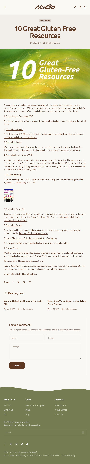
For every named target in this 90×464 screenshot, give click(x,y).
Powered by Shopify (29, 452)
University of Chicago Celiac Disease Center (25, 261)
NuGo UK (59, 414)
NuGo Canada (61, 410)
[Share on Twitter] (18, 282)
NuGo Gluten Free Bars (26, 274)
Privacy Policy (54, 330)
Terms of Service (69, 330)
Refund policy (9, 455)
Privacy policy (21, 455)
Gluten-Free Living (13, 174)
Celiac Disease (45, 21)
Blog (27, 414)
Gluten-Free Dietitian (14, 129)
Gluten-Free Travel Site (15, 209)
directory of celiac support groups (33, 233)
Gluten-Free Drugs (13, 142)
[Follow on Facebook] (5, 444)
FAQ (5, 414)
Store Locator (60, 405)
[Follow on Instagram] (16, 444)
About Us (7, 405)
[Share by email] (30, 282)
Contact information (51, 455)
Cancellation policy (68, 455)
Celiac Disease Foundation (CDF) (19, 116)
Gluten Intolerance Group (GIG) (19, 155)
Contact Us (8, 410)
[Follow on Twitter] (10, 444)
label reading (20, 182)
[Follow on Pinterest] (21, 444)
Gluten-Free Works (14, 225)
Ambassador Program (34, 405)
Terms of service (35, 455)
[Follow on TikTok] (27, 444)
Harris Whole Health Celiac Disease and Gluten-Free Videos (31, 238)
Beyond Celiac (12, 248)
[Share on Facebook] (13, 282)
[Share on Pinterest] (24, 282)
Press (27, 410)
